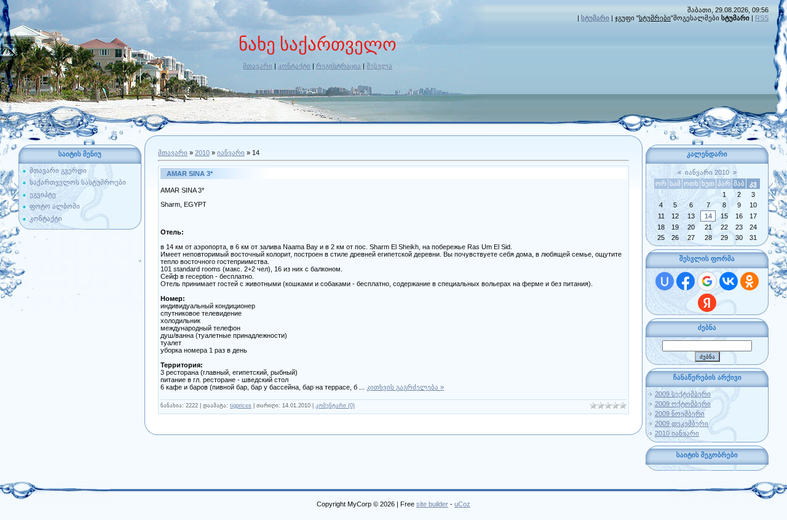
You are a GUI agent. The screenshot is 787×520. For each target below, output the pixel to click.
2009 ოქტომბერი (683, 403)
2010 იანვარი (677, 433)
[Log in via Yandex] (707, 303)
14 (708, 216)
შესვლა (379, 66)
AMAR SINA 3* (190, 173)
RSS (762, 18)
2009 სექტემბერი (683, 394)
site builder (432, 504)
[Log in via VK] (728, 281)
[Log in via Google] (707, 281)
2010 (202, 152)
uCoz (462, 504)
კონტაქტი (294, 66)
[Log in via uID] (664, 281)
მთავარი (257, 66)
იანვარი (231, 152)
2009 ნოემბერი (680, 413)
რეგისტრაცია (338, 66)
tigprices (240, 405)
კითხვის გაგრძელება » (405, 387)
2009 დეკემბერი (681, 423)
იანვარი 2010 (707, 172)
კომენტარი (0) (335, 405)
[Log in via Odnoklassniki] (749, 281)
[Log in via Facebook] (685, 281)
